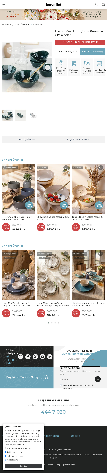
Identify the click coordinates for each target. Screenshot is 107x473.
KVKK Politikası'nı (71, 385)
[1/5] (94, 52)
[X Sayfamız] (35, 356)
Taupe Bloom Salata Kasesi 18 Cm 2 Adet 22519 (87, 218)
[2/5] (95, 52)
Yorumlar (85, 51)
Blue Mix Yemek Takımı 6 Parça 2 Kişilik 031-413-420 (88, 304)
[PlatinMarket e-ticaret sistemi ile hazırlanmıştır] (69, 464)
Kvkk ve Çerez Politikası (60, 450)
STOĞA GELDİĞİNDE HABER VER (80, 42)
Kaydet (23, 466)
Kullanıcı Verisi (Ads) (15, 456)
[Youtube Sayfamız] (42, 356)
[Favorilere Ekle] (30, 167)
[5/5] (98, 52)
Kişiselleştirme (13, 460)
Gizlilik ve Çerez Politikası (14, 445)
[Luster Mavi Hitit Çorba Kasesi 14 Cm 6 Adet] (27, 67)
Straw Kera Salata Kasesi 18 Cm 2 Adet (53, 218)
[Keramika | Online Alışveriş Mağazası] (53, 4)
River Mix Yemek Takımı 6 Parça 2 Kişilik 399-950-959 (16, 304)
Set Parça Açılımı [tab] (68, 51)
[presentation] (5, 67)
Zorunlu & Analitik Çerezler (18, 448)
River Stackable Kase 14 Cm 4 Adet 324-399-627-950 (17, 218)
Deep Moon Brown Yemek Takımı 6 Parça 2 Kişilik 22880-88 (53, 304)
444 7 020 (53, 412)
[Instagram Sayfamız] (20, 356)
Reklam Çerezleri (14, 452)
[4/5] (97, 52)
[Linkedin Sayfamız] (49, 356)
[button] (48, 323)
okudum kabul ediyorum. (78, 386)
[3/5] (96, 52)
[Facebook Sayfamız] (28, 356)
